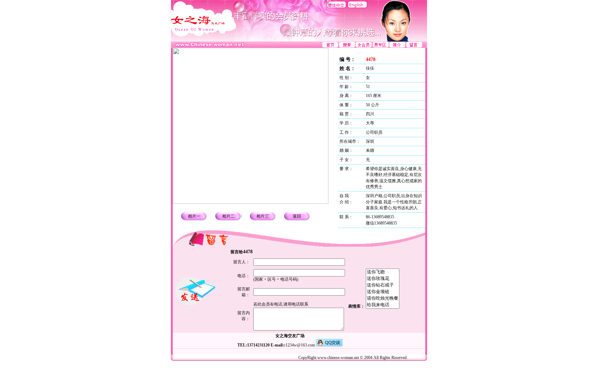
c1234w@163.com (299, 345)
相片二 (228, 216)
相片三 (262, 216)
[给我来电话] (382, 305)
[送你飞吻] (382, 272)
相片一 (194, 216)
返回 (297, 216)
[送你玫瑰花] (382, 278)
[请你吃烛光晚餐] (382, 298)
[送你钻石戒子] (382, 285)
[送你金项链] (382, 292)
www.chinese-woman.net (338, 357)
